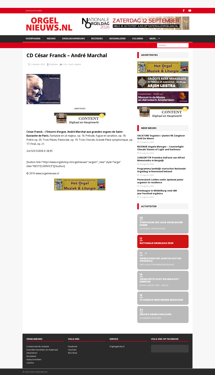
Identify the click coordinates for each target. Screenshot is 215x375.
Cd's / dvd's (68, 64)
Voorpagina (33, 38)
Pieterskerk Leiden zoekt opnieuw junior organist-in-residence (160, 181)
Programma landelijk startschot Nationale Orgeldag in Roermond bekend (161, 170)
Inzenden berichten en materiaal (42, 349)
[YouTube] (189, 10)
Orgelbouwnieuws (73, 38)
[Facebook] (183, 10)
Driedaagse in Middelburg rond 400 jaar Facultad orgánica (157, 192)
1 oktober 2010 (38, 64)
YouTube (72, 349)
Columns (137, 38)
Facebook (72, 346)
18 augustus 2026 (147, 186)
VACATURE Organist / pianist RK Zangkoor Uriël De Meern (161, 137)
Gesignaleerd (117, 38)
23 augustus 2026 (147, 153)
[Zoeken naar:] (173, 45)
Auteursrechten (33, 359)
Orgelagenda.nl (117, 346)
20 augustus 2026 (147, 164)
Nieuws (51, 38)
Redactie (53, 64)
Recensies (97, 38)
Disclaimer (31, 356)
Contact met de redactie (37, 346)
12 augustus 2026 (147, 197)
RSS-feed (72, 352)
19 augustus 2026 (147, 175)
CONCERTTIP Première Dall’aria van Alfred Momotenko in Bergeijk (161, 159)
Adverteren (31, 352)
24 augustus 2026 (147, 142)
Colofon (30, 362)
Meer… (153, 38)
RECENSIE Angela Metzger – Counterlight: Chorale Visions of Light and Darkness (160, 148)
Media (78, 64)
